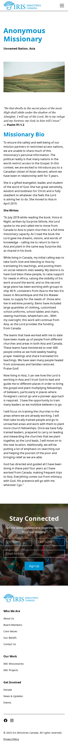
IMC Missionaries (13, 663)
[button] (61, 5)
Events (7, 702)
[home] (22, 5)
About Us (8, 618)
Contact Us (9, 644)
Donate (7, 689)
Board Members (12, 625)
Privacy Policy (11, 739)
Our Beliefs (10, 637)
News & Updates (13, 696)
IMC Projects (10, 670)
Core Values (10, 631)
